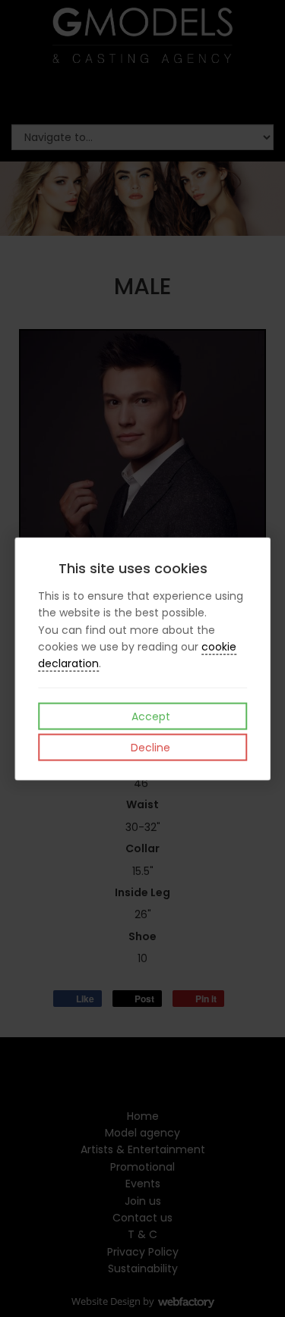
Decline (149, 746)
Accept (149, 715)
